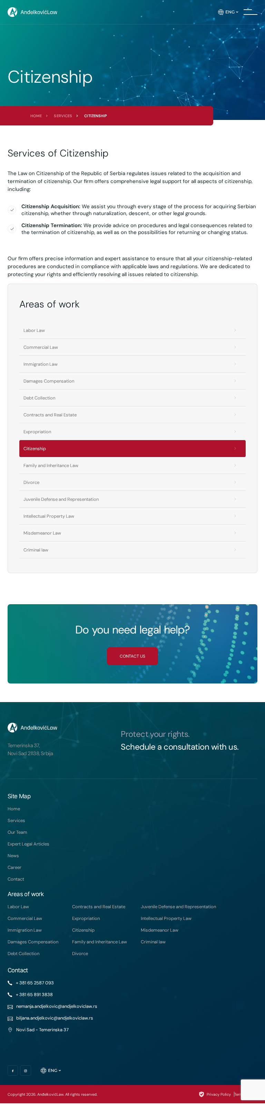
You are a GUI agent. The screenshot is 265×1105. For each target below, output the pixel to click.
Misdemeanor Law (42, 533)
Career (14, 867)
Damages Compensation (48, 381)
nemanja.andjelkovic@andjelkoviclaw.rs (56, 1006)
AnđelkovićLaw (50, 1094)
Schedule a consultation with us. (180, 746)
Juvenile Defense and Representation (61, 499)
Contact (16, 879)
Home (36, 115)
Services (63, 115)
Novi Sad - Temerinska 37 (42, 1030)
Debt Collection (39, 398)
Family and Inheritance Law (50, 465)
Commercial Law (40, 347)
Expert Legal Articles (28, 844)
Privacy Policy (219, 1094)
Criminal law (35, 550)
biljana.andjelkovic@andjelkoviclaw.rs (54, 1018)
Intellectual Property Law (48, 516)
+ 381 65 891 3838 (34, 994)
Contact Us (132, 656)
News (13, 856)
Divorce (31, 482)
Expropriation (37, 432)
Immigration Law (40, 364)
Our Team (17, 832)
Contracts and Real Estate (50, 415)
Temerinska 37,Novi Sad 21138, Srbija (30, 749)
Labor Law (34, 330)
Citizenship (34, 449)
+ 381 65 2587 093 (35, 983)
